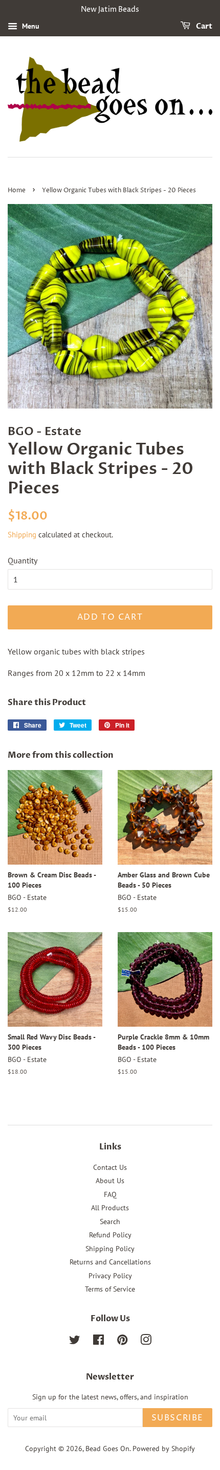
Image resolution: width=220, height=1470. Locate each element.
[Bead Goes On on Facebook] (98, 1341)
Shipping (22, 534)
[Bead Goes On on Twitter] (74, 1341)
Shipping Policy (110, 1248)
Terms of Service (110, 1289)
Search (110, 1221)
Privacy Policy (110, 1275)
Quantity (22, 560)
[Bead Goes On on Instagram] (145, 1341)
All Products (110, 1207)
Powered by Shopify (164, 1448)
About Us (110, 1180)
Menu (29, 26)
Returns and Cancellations (110, 1262)
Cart (203, 26)
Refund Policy (110, 1234)
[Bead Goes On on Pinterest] (122, 1341)
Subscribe (177, 1417)
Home (17, 190)
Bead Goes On (107, 1448)
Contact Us (110, 1167)
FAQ (110, 1194)
